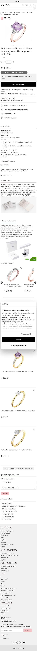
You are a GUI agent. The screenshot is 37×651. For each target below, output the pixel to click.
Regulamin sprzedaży (8, 516)
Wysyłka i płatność (6, 533)
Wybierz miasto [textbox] (6, 482)
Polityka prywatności (6, 593)
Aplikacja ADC (4, 568)
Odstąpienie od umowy (7, 544)
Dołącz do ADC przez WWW (8, 566)
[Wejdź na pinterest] (24, 642)
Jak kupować (4, 535)
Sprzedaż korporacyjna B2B (8, 588)
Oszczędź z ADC (14, 73)
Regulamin (4, 540)
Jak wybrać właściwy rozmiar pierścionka (14, 506)
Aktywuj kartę (4, 557)
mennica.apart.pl (5, 606)
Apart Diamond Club (7, 514)
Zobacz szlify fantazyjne (8, 161)
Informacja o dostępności (8, 595)
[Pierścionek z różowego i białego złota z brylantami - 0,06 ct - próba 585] (13, 274)
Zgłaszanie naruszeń (6, 599)
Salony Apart (4, 579)
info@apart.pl (4, 638)
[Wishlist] (27, 5)
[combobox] (8, 62)
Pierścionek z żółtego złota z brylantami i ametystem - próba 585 (17, 371)
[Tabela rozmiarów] (13, 62)
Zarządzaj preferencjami (18, 345)
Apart (6, 135)
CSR (2, 583)
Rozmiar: (3, 62)
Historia (3, 581)
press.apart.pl (4, 610)
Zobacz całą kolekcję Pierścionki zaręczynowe (18, 468)
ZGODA (18, 340)
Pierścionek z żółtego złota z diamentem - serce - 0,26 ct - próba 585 (18, 410)
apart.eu (3, 615)
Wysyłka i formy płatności (9, 511)
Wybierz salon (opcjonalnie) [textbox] (10, 487)
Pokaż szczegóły (26, 334)
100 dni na (9, 94)
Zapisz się (27, 630)
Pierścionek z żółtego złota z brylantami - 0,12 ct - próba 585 (16, 450)
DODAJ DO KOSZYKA (18, 84)
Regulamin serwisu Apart (8, 590)
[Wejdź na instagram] (16, 642)
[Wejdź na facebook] (13, 642)
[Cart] (30, 5)
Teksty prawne (5, 597)
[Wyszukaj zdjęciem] (6, 18)
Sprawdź (4, 493)
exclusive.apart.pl (5, 608)
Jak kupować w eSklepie (9, 509)
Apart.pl (2, 12)
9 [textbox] (7, 61)
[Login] (23, 5)
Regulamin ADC (5, 570)
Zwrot (2, 537)
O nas (2, 577)
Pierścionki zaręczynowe (13, 137)
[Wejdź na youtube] (20, 642)
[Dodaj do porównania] (1, 117)
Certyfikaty (3, 542)
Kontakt (3, 546)
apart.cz (3, 612)
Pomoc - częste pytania (7, 531)
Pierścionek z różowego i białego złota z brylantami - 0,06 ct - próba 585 (12, 286)
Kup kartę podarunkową (7, 553)
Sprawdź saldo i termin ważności (10, 555)
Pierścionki (9, 12)
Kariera (3, 586)
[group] (13, 282)
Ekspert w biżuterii (7, 503)
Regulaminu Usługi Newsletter (23, 626)
